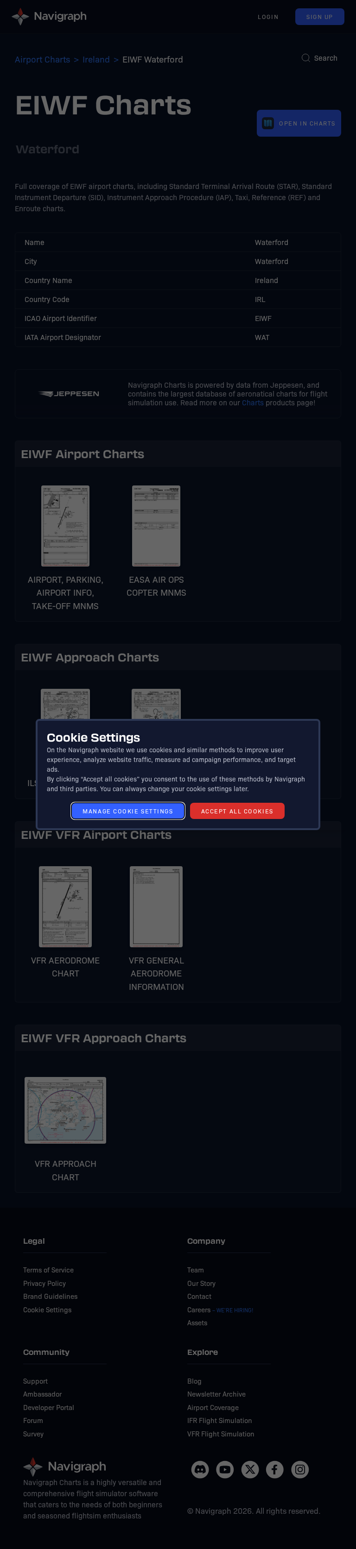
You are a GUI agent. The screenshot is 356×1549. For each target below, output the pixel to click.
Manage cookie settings (128, 811)
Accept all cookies (237, 811)
